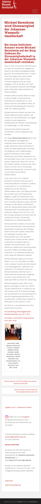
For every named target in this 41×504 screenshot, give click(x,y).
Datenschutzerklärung (13, 485)
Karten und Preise (12, 445)
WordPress (33, 502)
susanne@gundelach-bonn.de (15, 437)
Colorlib (19, 502)
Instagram (25, 417)
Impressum (9, 481)
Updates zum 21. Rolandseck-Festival (18, 407)
